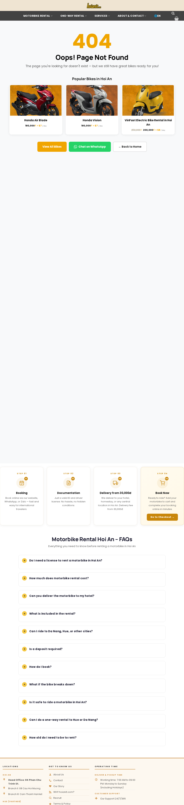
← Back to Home (129, 147)
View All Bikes (52, 147)
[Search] (173, 13)
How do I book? (40, 667)
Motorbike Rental (36, 16)
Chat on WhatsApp (92, 147)
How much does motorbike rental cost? (59, 578)
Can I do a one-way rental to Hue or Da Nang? (63, 720)
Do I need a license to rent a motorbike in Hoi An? (65, 560)
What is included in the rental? (52, 614)
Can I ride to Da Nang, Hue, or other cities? (61, 631)
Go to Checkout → (162, 517)
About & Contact (131, 16)
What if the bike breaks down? (52, 684)
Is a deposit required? (46, 649)
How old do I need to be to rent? (53, 737)
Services (101, 16)
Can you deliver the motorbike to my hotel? (62, 596)
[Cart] (176, 18)
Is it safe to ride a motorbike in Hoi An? (58, 702)
